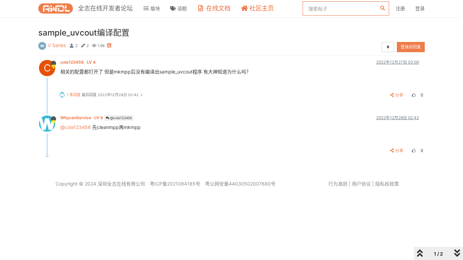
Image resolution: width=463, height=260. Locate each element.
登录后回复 (411, 46)
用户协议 (361, 184)
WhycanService (81, 117)
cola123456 (78, 62)
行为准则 (337, 184)
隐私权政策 (387, 184)
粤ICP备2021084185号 (175, 184)
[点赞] (413, 95)
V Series (57, 45)
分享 (399, 95)
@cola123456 (120, 118)
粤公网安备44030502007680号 (240, 184)
